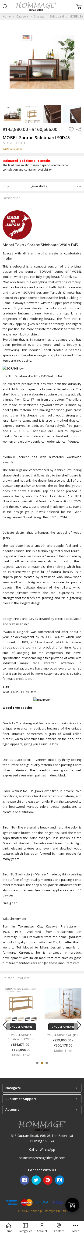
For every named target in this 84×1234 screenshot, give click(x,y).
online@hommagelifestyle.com (42, 1158)
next (79, 1025)
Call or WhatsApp (42, 1149)
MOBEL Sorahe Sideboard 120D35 (21, 1037)
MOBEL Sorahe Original (63, 1035)
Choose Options (21, 1026)
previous (5, 1025)
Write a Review (12, 149)
